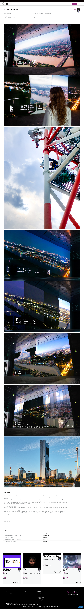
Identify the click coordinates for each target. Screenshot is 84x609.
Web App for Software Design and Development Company (8, 570)
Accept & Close (39, 607)
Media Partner (38, 591)
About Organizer (8, 594)
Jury (51, 3)
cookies (37, 604)
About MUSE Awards (9, 593)
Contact (25, 591)
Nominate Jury (38, 593)
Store (70, 3)
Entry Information (41, 3)
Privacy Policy (30, 604)
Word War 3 (25, 569)
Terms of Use (26, 604)
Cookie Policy (45, 607)
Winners (54, 3)
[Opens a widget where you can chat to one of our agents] (80, 607)
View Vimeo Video (8, 524)
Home (6, 591)
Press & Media (66, 3)
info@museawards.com (73, 594)
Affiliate (25, 594)
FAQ (24, 593)
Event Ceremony (59, 3)
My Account (80, 3)
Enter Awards (74, 3)
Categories (47, 3)
